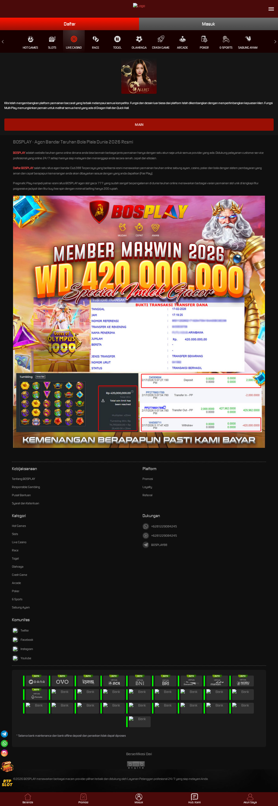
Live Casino (74, 47)
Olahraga (139, 47)
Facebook (27, 640)
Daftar (69, 24)
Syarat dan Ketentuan (25, 503)
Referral (147, 495)
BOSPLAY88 (159, 545)
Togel (117, 47)
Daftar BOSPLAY (23, 168)
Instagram (27, 649)
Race (95, 47)
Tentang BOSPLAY (23, 479)
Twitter (25, 630)
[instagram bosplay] (4, 753)
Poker (204, 47)
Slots (52, 47)
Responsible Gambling (26, 487)
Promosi (148, 479)
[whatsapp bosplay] (4, 743)
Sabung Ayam (247, 47)
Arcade (182, 47)
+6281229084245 (164, 526)
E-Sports (226, 47)
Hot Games (30, 47)
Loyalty (147, 487)
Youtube (26, 658)
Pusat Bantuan (21, 495)
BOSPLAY (19, 153)
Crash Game (160, 47)
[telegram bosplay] (4, 734)
